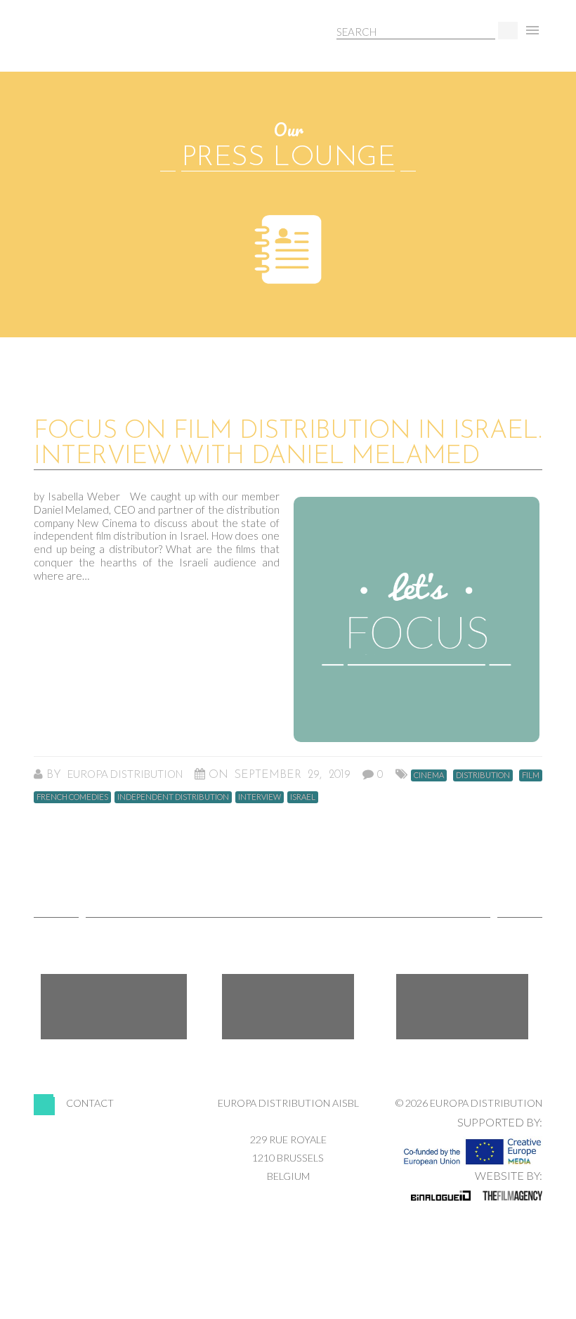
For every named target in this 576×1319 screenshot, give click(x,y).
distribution (483, 774)
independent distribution (173, 796)
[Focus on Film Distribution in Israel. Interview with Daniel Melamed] (416, 619)
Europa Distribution (100, 46)
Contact (90, 1103)
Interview (259, 796)
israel (302, 796)
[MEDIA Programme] (472, 1147)
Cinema (429, 774)
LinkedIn (462, 1006)
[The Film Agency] (512, 1195)
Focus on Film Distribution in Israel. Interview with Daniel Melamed (288, 444)
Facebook (114, 1006)
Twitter (288, 1006)
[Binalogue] (441, 1195)
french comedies (72, 796)
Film (530, 774)
